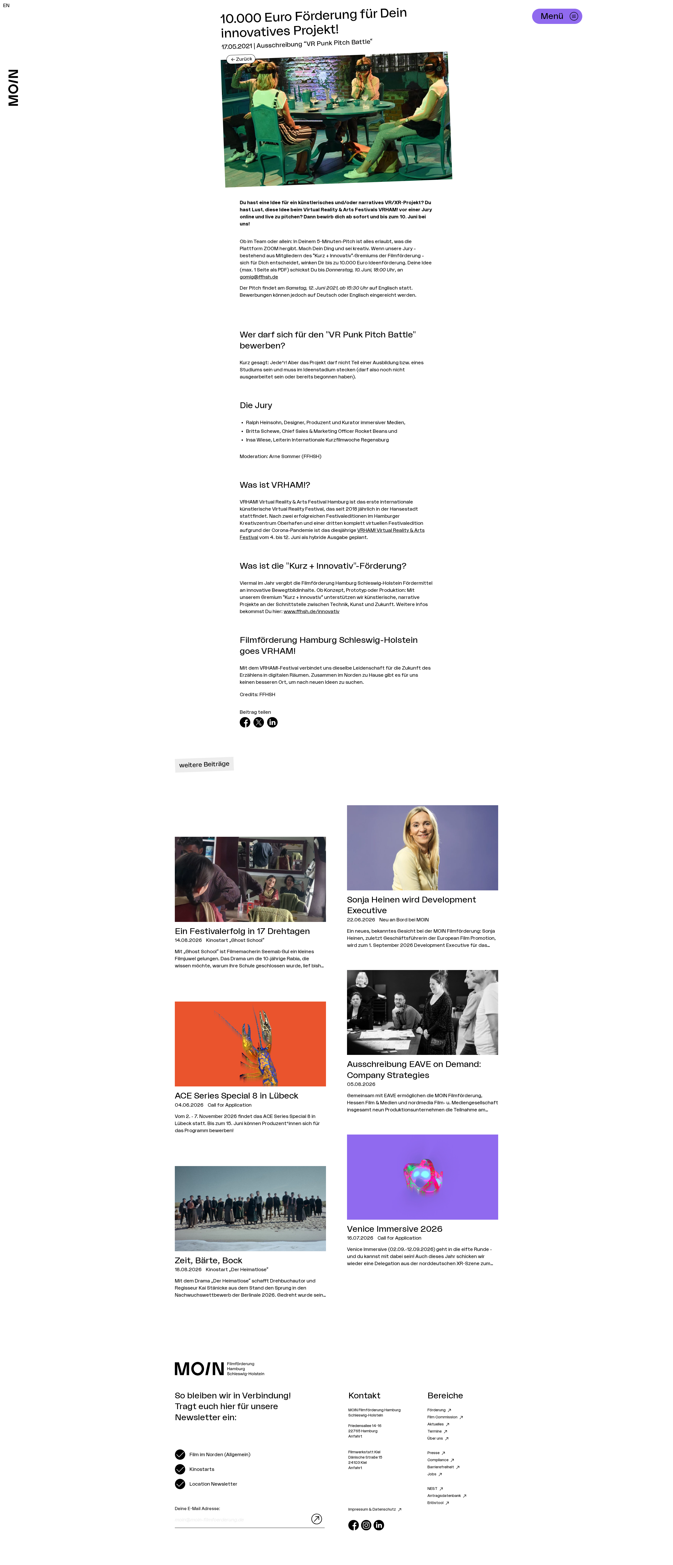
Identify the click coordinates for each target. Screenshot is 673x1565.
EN (6, 5)
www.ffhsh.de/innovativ (311, 611)
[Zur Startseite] (13, 88)
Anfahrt (355, 1436)
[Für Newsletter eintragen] (315, 1519)
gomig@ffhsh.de (259, 277)
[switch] (212, 1454)
